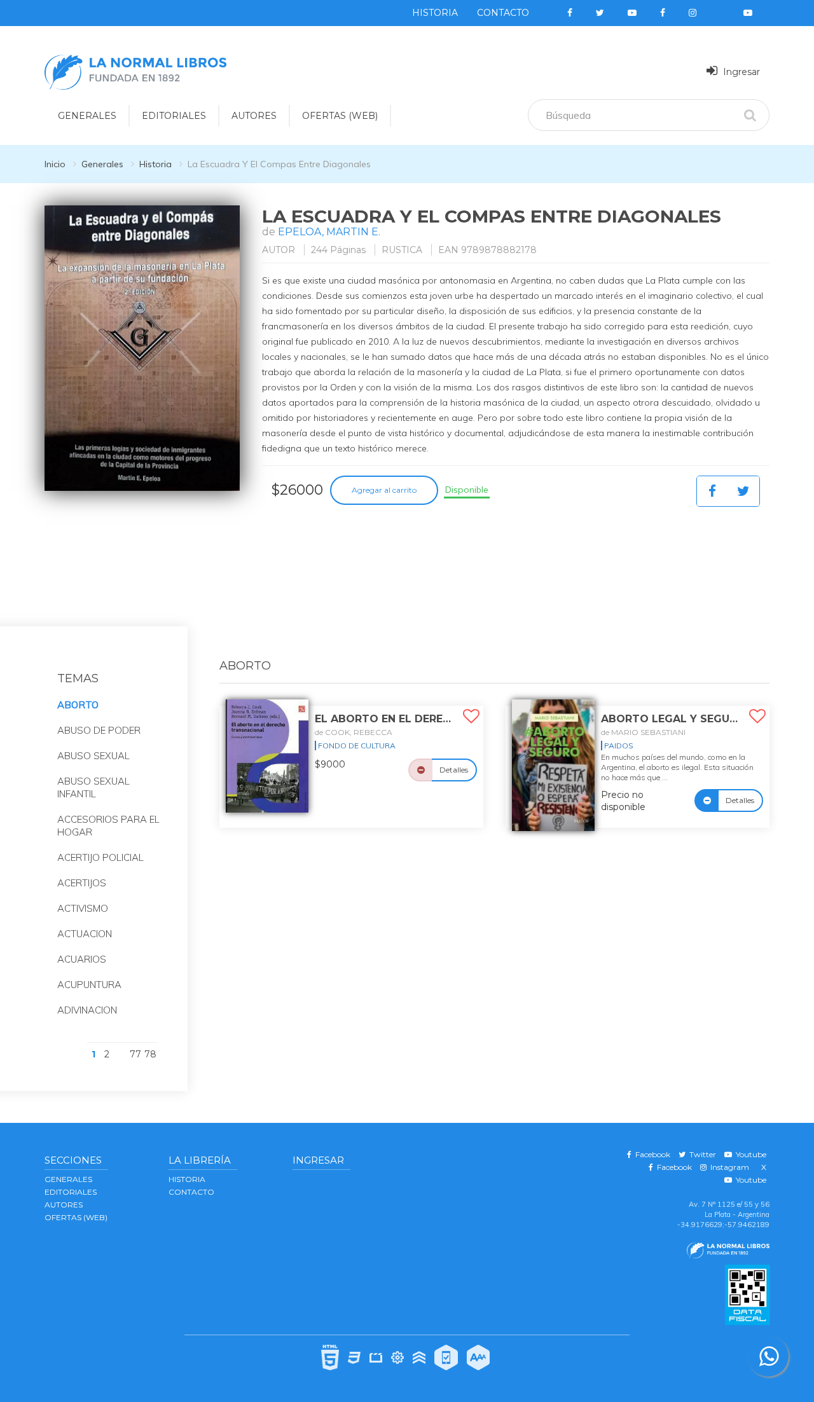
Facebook (650, 1154)
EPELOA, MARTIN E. (329, 232)
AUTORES (254, 115)
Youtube (749, 1154)
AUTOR (278, 250)
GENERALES (87, 115)
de (353, 732)
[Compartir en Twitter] (743, 491)
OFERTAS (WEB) (340, 115)
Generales (102, 164)
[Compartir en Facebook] (712, 491)
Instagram (728, 1167)
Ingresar (740, 72)
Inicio (55, 164)
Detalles (453, 769)
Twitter (701, 1154)
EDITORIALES (174, 115)
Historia (435, 12)
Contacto (503, 12)
